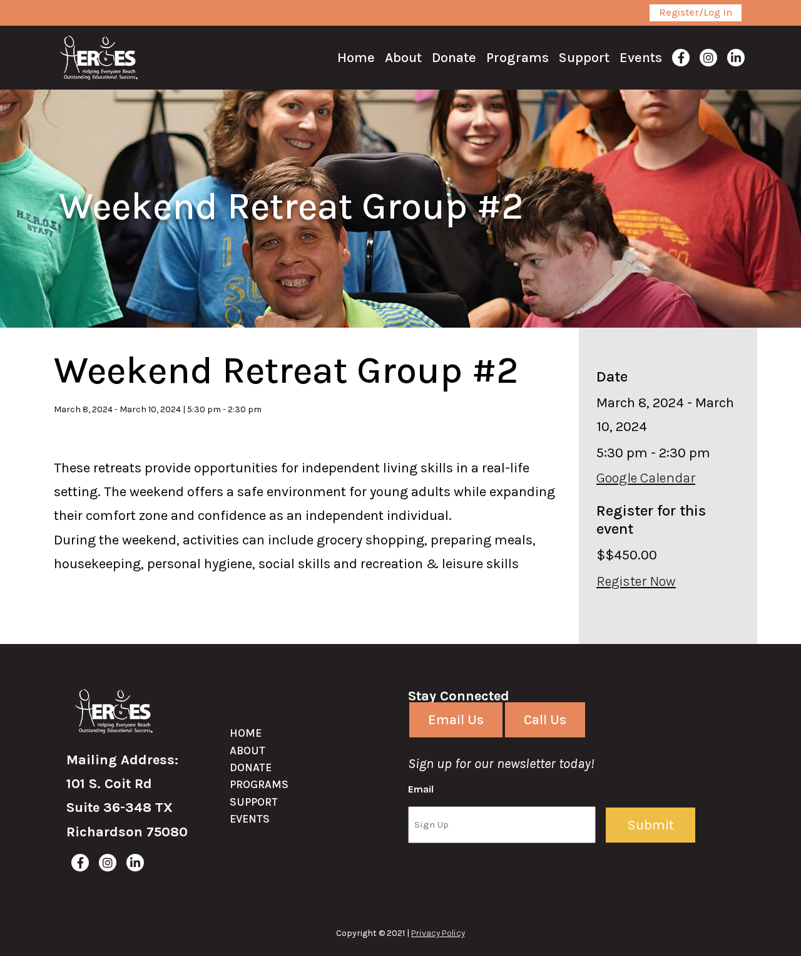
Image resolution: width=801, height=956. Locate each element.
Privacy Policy (438, 933)
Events (250, 819)
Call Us (545, 720)
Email (421, 789)
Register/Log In (695, 12)
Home (246, 733)
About (247, 750)
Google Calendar (645, 478)
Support (254, 802)
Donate (251, 767)
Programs (259, 784)
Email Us (456, 720)
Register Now (636, 581)
